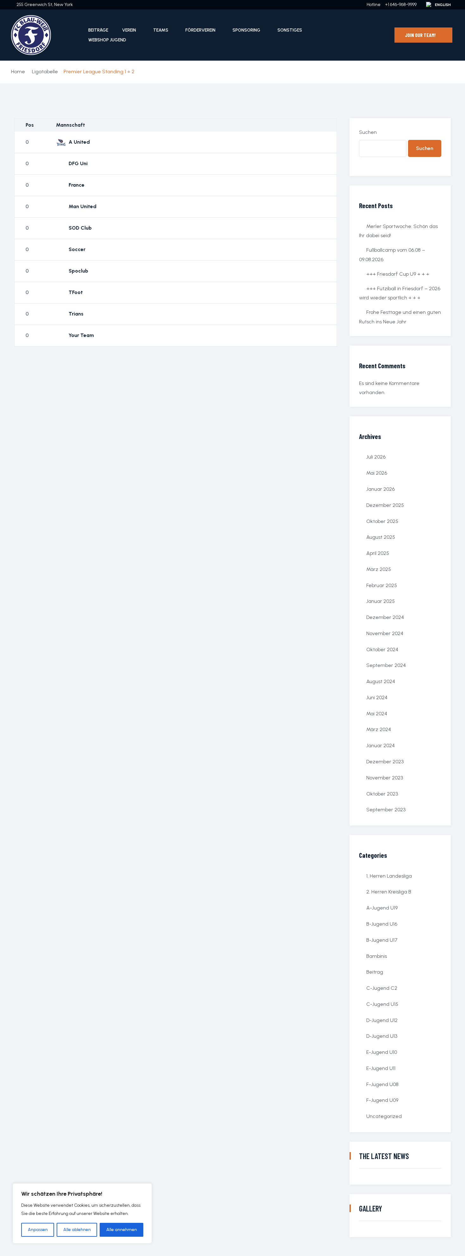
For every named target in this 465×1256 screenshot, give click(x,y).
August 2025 (380, 537)
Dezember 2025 (385, 505)
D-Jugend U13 (381, 1036)
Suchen (368, 132)
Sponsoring (246, 30)
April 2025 (377, 553)
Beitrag (374, 972)
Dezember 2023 (385, 762)
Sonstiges (289, 30)
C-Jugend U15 (382, 1004)
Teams (160, 30)
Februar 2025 (381, 585)
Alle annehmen (121, 1229)
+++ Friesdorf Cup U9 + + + (397, 274)
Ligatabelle (45, 72)
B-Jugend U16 (381, 924)
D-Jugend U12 (382, 1020)
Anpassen (38, 1229)
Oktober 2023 (382, 794)
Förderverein (200, 30)
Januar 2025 (380, 601)
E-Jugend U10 (381, 1052)
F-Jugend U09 (382, 1100)
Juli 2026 (376, 457)
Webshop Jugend (107, 40)
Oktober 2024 (382, 649)
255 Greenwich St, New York (44, 4)
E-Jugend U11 (380, 1068)
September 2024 (386, 665)
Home (18, 72)
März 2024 (378, 729)
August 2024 (380, 681)
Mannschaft (70, 125)
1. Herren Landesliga (389, 876)
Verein (129, 30)
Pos (30, 125)
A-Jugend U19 (382, 908)
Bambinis (376, 956)
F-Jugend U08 (382, 1084)
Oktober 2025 (382, 521)
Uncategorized (384, 1116)
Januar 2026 (380, 489)
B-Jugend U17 (382, 940)
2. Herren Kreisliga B (388, 892)
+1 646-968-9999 (401, 4)
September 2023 (386, 810)
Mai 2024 (376, 714)
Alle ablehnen (77, 1229)
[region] (82, 1213)
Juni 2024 (377, 697)
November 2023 (384, 778)
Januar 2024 (380, 745)
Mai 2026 (376, 473)
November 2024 (384, 633)
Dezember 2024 (385, 617)
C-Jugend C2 (381, 988)
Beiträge (98, 30)
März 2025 (378, 569)
